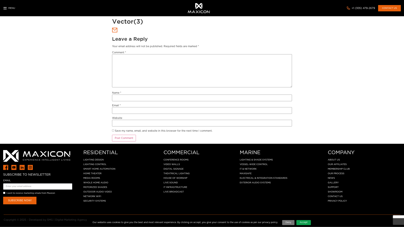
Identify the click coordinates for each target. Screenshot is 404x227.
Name (116, 93)
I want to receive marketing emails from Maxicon (30, 193)
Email (116, 105)
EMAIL (7, 180)
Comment (119, 52)
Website (117, 118)
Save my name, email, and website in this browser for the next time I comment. (163, 131)
